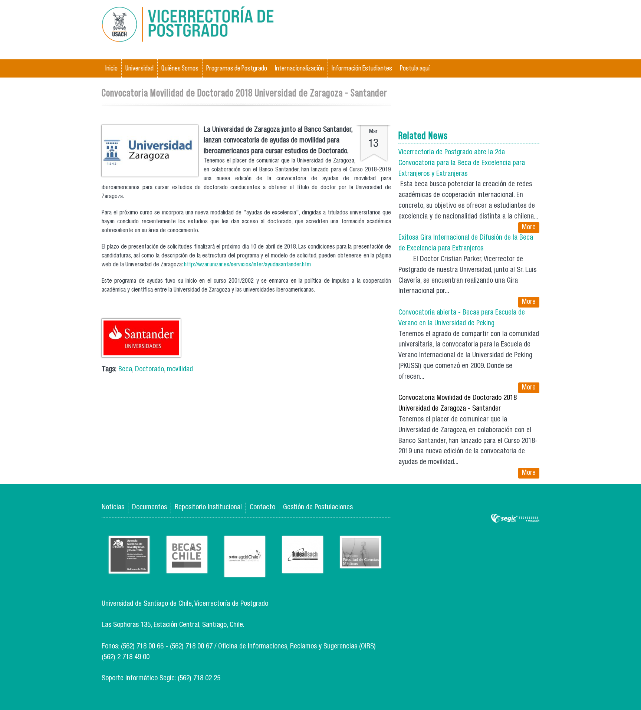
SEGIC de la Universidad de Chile (515, 519)
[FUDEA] (302, 567)
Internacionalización (299, 68)
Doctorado (149, 369)
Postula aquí (415, 68)
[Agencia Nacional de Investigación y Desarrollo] (129, 567)
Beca (125, 369)
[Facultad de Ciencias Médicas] (360, 562)
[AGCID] (244, 571)
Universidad (139, 68)
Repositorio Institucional (208, 507)
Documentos (149, 507)
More (529, 227)
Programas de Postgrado (236, 68)
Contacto (262, 507)
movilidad (180, 369)
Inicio (111, 68)
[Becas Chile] (187, 567)
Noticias (113, 507)
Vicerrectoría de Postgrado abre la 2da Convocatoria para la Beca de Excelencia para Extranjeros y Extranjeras (461, 163)
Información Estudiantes (362, 68)
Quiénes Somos (179, 68)
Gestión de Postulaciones (318, 507)
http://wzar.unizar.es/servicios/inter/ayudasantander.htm (247, 265)
